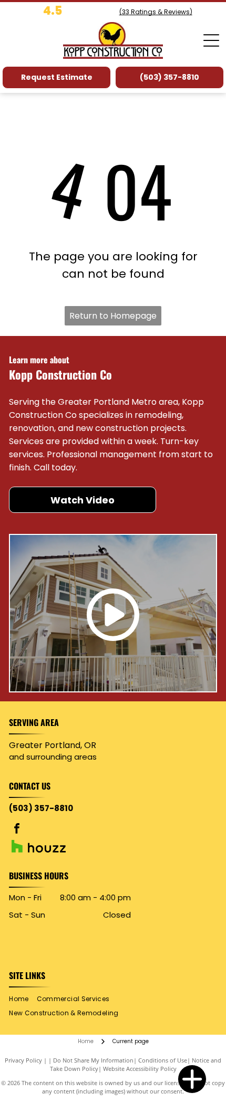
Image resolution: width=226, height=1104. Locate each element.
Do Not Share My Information (93, 1060)
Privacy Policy (23, 1060)
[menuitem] (22, 999)
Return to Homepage (113, 316)
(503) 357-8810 (41, 808)
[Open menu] (211, 40)
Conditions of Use (162, 1060)
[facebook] (17, 830)
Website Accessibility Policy (140, 1069)
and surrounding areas (53, 756)
